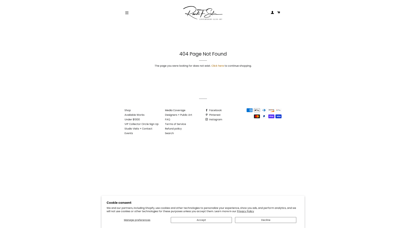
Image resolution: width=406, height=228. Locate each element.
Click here (217, 66)
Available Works (134, 115)
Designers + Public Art (178, 115)
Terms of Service (175, 124)
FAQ (167, 119)
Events (128, 133)
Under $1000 (132, 119)
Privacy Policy (245, 211)
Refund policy (173, 128)
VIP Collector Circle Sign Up (141, 124)
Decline (265, 220)
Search (169, 133)
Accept (201, 220)
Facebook (215, 110)
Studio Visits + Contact (138, 128)
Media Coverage (175, 110)
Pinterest (215, 115)
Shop (127, 110)
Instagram (215, 119)
